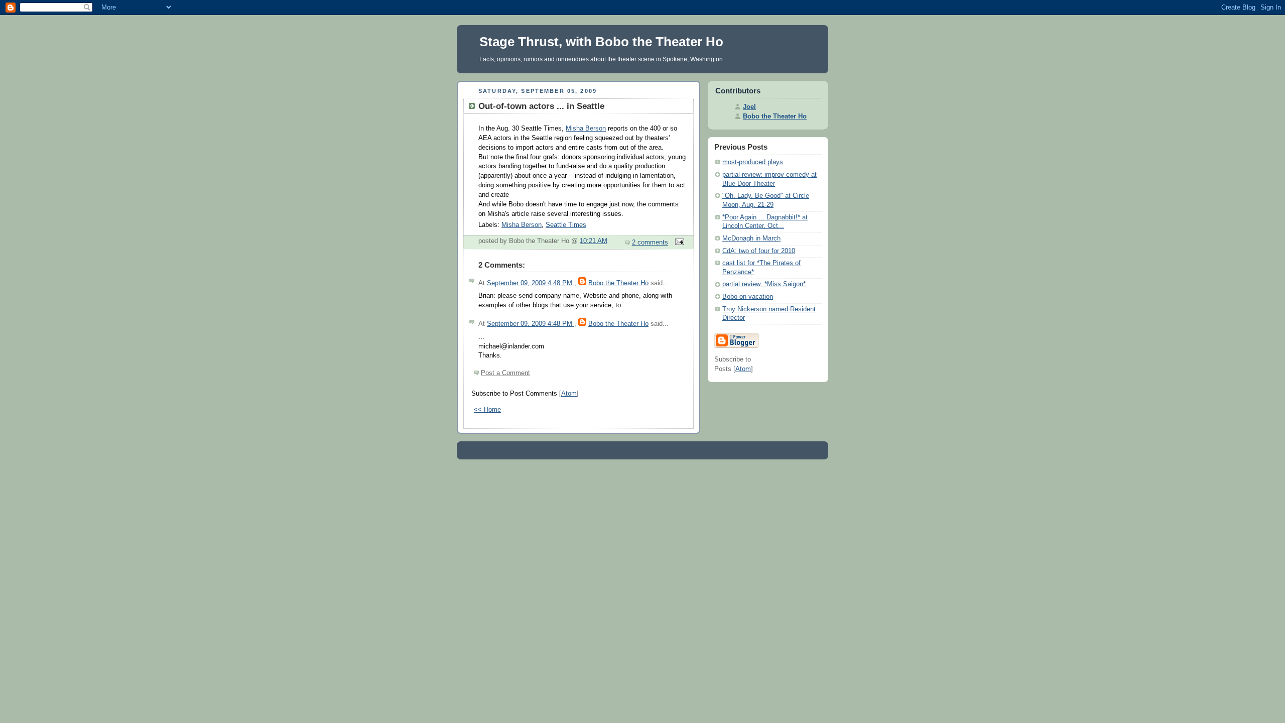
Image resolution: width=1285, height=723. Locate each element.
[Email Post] (678, 242)
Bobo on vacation (747, 296)
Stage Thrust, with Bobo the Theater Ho (601, 41)
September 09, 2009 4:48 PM (530, 283)
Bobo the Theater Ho (618, 283)
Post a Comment (505, 373)
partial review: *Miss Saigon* (764, 284)
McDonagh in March (751, 238)
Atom (569, 393)
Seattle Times (566, 224)
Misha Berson (586, 128)
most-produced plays (752, 162)
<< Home (487, 409)
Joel (749, 106)
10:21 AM (593, 241)
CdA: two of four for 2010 (758, 251)
